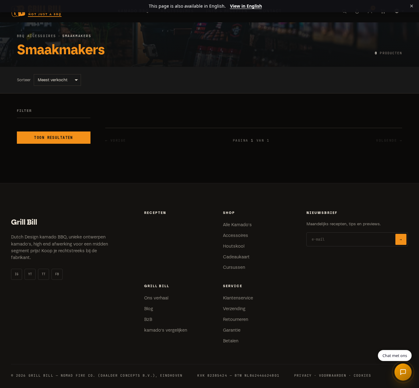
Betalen (230, 341)
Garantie (231, 330)
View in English (246, 6)
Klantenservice (238, 298)
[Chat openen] (403, 372)
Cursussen (234, 267)
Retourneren (235, 319)
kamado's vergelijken (165, 330)
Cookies (362, 375)
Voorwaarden (332, 375)
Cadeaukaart (236, 257)
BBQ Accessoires (36, 36)
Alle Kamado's (237, 224)
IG (17, 274)
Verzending (234, 308)
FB (57, 274)
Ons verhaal (156, 298)
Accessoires (235, 235)
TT (44, 274)
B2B (148, 319)
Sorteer (24, 80)
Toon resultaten (53, 137)
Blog (148, 308)
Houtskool (233, 246)
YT (30, 274)
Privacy (303, 375)
